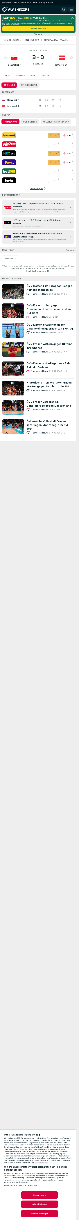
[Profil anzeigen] (14, 57)
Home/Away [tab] (10, 121)
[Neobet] (9, 153)
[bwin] (9, 180)
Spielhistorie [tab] (29, 85)
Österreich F (62, 64)
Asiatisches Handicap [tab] (56, 121)
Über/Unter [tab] (30, 121)
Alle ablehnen (39, 1204)
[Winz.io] (9, 162)
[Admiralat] (9, 135)
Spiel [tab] (8, 75)
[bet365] (9, 171)
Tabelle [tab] (44, 75)
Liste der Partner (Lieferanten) (20, 1185)
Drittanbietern (41, 1162)
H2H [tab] (32, 75)
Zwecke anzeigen (39, 1213)
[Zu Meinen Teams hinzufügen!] (5, 58)
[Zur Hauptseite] (18, 9)
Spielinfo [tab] (9, 85)
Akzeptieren (39, 1195)
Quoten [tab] (20, 75)
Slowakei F (14, 64)
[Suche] (64, 9)
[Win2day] (9, 144)
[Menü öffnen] (71, 9)
